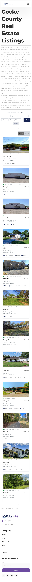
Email (3, 562)
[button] (28, 4)
